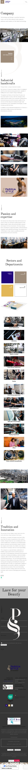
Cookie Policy (17, 749)
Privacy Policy (3, 644)
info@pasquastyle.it (8, 681)
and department (8, 54)
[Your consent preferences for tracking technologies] (1, 577)
